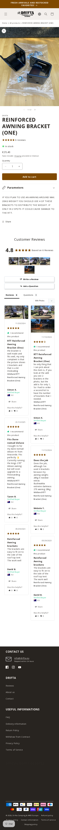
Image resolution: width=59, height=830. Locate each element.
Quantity (6, 160)
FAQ (8, 717)
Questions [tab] (28, 295)
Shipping (17, 156)
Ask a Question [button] (30, 286)
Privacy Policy (12, 743)
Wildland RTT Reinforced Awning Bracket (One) (16, 377)
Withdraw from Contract (18, 736)
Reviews (10, 685)
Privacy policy (12, 820)
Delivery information (16, 723)
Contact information (29, 820)
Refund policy (47, 815)
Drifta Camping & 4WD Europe (25, 815)
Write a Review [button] (30, 279)
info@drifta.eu (21, 658)
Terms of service (48, 820)
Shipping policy (31, 824)
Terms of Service (14, 749)
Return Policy (12, 730)
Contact (10, 698)
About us (10, 692)
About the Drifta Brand (17, 771)
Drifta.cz (10, 777)
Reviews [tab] (10, 295)
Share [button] (8, 221)
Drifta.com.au (12, 790)
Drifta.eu (10, 784)
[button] (6, 14)
